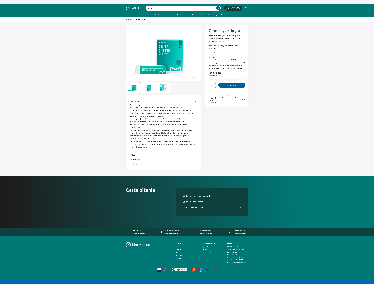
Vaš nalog (179, 255)
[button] (246, 8)
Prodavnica (159, 15)
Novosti (178, 250)
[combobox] (183, 8)
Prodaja (178, 258)
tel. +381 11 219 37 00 (235, 257)
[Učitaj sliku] (133, 87)
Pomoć (237, 2)
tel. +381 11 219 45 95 (235, 255)
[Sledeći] (196, 77)
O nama (179, 15)
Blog (215, 15)
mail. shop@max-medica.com (236, 262)
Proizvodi (170, 15)
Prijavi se (245, 2)
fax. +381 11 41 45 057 (235, 260)
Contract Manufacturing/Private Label (197, 15)
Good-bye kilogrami (140, 19)
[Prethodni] (192, 77)
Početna (130, 19)
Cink (203, 255)
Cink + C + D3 (206, 252)
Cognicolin (205, 247)
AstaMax (204, 250)
